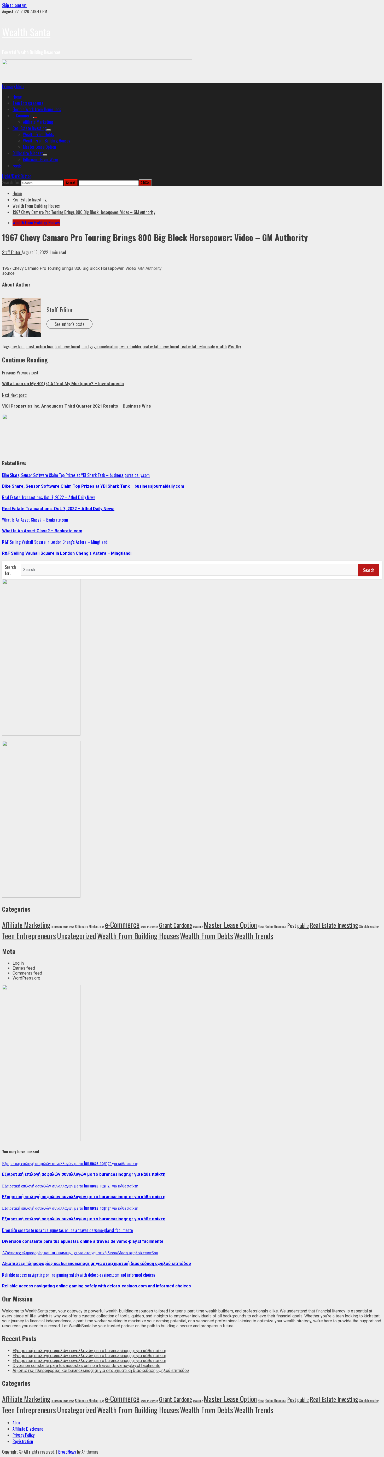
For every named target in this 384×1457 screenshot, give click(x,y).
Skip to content (14, 5)
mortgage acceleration (100, 346)
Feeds (17, 166)
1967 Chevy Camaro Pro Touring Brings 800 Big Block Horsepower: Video (69, 268)
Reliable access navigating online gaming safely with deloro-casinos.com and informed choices (78, 1275)
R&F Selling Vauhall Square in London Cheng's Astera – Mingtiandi (55, 542)
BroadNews (67, 1452)
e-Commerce (23, 115)
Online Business (275, 926)
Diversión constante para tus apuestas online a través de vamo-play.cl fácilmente (67, 1230)
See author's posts (69, 324)
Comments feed (27, 973)
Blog (102, 926)
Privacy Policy (23, 1435)
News (261, 926)
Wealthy (234, 346)
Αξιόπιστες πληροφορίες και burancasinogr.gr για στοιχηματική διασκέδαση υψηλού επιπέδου (80, 1252)
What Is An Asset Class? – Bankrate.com (35, 520)
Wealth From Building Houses (46, 141)
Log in (18, 963)
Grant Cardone (175, 925)
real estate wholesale (198, 346)
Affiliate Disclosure (28, 1429)
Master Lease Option (39, 147)
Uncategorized (76, 935)
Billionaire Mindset (28, 153)
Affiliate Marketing (38, 122)
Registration (23, 1441)
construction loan (40, 346)
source (8, 273)
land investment (67, 346)
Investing (198, 926)
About (17, 1422)
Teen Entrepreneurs (28, 103)
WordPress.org (26, 978)
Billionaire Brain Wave (40, 159)
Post (291, 925)
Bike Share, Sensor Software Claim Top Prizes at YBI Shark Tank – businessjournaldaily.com (76, 475)
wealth (221, 346)
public (303, 925)
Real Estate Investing (29, 128)
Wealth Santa (26, 32)
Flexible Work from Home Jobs (37, 109)
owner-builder (130, 346)
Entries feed (24, 968)
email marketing (149, 926)
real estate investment (161, 346)
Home (17, 97)
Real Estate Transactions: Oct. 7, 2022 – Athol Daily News (48, 497)
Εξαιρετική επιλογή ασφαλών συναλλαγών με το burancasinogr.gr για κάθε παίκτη (70, 1163)
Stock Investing (369, 926)
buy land (18, 346)
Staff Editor (12, 252)
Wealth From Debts (38, 134)
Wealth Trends (253, 935)
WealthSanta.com (40, 1311)
